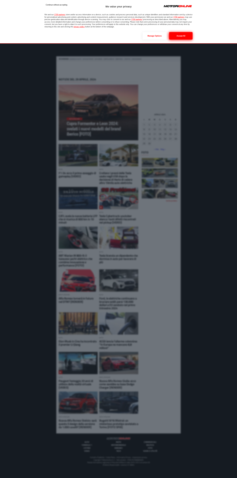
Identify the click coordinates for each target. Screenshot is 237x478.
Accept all (181, 36)
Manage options (155, 36)
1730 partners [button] (59, 14)
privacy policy (79, 27)
